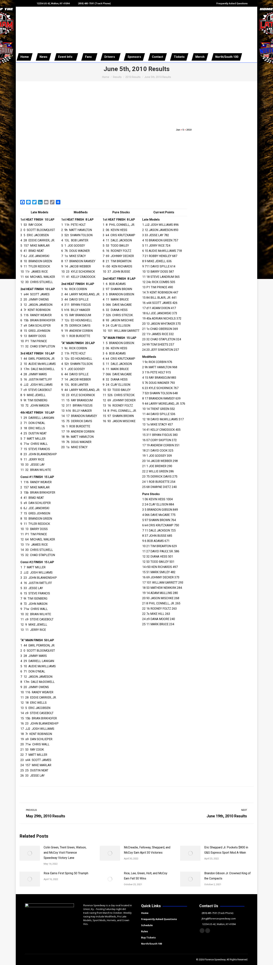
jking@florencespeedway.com (219, 918)
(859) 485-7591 (209, 913)
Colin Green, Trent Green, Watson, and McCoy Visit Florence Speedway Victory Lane (65, 853)
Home (144, 913)
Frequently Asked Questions (232, 3)
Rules (144, 931)
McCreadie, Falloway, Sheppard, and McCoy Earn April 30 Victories (147, 850)
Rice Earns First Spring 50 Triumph (66, 873)
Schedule (147, 925)
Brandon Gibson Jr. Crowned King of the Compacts (227, 875)
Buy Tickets (148, 937)
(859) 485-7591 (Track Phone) (94, 3)
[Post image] (30, 853)
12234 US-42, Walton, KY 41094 (219, 924)
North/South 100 (151, 943)
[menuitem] (25, 57)
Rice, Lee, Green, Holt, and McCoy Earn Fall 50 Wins (145, 875)
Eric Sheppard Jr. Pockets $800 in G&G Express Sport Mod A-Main (226, 850)
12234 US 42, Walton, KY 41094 (53, 3)
